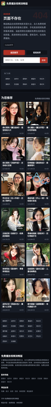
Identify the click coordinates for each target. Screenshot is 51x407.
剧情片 (8, 79)
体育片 (13, 336)
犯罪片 (21, 336)
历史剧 (16, 84)
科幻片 (42, 79)
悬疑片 (33, 79)
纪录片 (38, 331)
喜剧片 (8, 84)
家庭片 (33, 84)
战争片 (13, 331)
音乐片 (21, 331)
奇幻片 (42, 84)
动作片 (16, 79)
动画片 (5, 336)
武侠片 (5, 341)
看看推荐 (37, 53)
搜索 (44, 60)
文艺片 (30, 336)
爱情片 (25, 79)
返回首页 (14, 53)
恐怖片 (30, 331)
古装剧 (13, 341)
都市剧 (5, 331)
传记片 (38, 336)
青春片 (25, 84)
